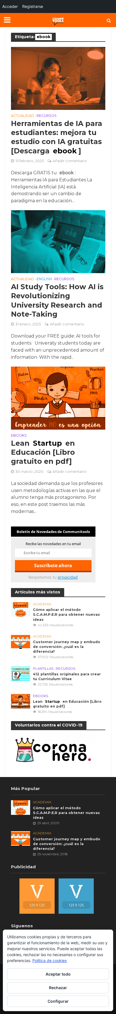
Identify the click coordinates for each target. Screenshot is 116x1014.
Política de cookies (49, 960)
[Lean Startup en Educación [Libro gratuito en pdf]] (58, 398)
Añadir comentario (70, 161)
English (44, 279)
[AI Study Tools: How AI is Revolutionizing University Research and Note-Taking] (58, 241)
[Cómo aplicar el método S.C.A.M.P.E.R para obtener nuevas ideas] (20, 609)
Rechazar (58, 987)
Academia (42, 604)
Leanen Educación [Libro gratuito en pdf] (43, 452)
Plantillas (43, 669)
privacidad (68, 577)
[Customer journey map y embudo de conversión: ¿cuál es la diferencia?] (20, 641)
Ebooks (19, 436)
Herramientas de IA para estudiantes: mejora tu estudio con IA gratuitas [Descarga (56, 137)
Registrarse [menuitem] (32, 6)
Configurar (58, 1001)
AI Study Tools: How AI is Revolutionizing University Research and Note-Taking (57, 300)
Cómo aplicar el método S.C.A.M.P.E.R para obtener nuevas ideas (66, 614)
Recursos (47, 116)
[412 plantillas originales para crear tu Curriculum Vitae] (20, 673)
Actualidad (22, 116)
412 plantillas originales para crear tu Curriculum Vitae (67, 676)
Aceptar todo (58, 974)
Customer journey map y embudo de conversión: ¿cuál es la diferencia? (66, 647)
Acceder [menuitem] (10, 6)
